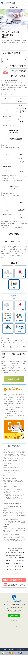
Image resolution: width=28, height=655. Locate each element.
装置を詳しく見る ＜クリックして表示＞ (14, 187)
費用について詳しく (7, 475)
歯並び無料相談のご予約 (14, 379)
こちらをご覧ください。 (13, 409)
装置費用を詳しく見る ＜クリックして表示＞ (14, 131)
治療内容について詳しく (8, 463)
